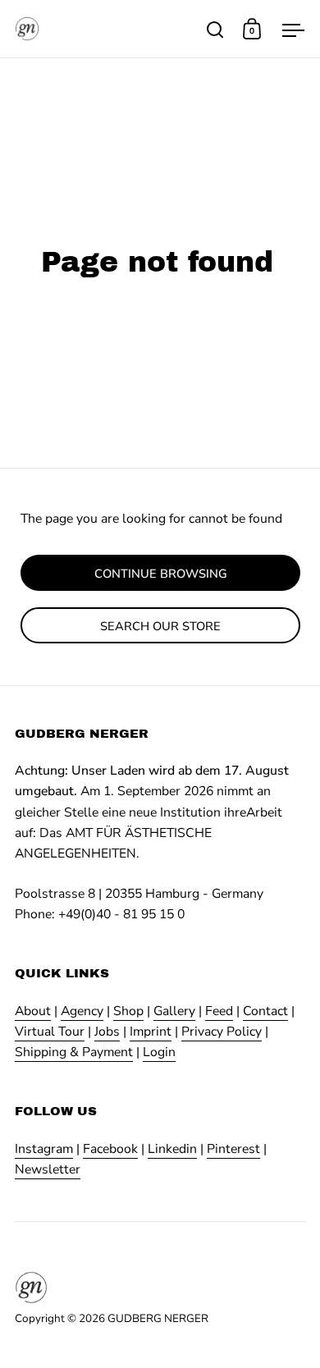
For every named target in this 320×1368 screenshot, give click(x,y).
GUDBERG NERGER (157, 1318)
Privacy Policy (221, 1032)
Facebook (110, 1149)
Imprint (150, 1032)
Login (159, 1052)
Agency (82, 1011)
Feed (219, 1011)
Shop (128, 1011)
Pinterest (233, 1149)
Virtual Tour (50, 1032)
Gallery (174, 1011)
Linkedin (172, 1149)
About (33, 1011)
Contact (265, 1011)
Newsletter (47, 1169)
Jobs (107, 1032)
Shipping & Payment (74, 1052)
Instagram (44, 1149)
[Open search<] (215, 29)
